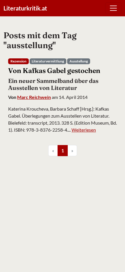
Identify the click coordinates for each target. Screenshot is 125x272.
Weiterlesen (84, 129)
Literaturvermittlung (48, 61)
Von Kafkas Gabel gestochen (54, 70)
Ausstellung (78, 61)
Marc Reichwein (34, 97)
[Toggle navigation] (113, 8)
